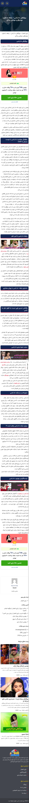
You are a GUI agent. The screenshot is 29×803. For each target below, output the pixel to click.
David (14, 588)
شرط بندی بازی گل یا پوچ (20, 619)
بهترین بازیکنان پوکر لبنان (20, 616)
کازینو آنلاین (23, 772)
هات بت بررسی (14, 102)
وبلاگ (24, 785)
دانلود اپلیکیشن (13, 83)
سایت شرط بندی (5, 362)
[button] (27, 366)
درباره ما (24, 793)
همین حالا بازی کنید (14, 97)
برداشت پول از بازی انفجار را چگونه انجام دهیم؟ (15, 609)
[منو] (2, 3)
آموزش (25, 633)
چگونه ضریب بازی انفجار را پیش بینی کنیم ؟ (14, 613)
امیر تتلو (26, 267)
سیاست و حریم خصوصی (19, 790)
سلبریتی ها (23, 635)
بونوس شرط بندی (22, 622)
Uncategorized (19, 630)
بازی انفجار (25, 33)
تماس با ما (23, 788)
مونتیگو (7, 375)
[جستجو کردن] (7, 3)
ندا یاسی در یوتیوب (23, 493)
